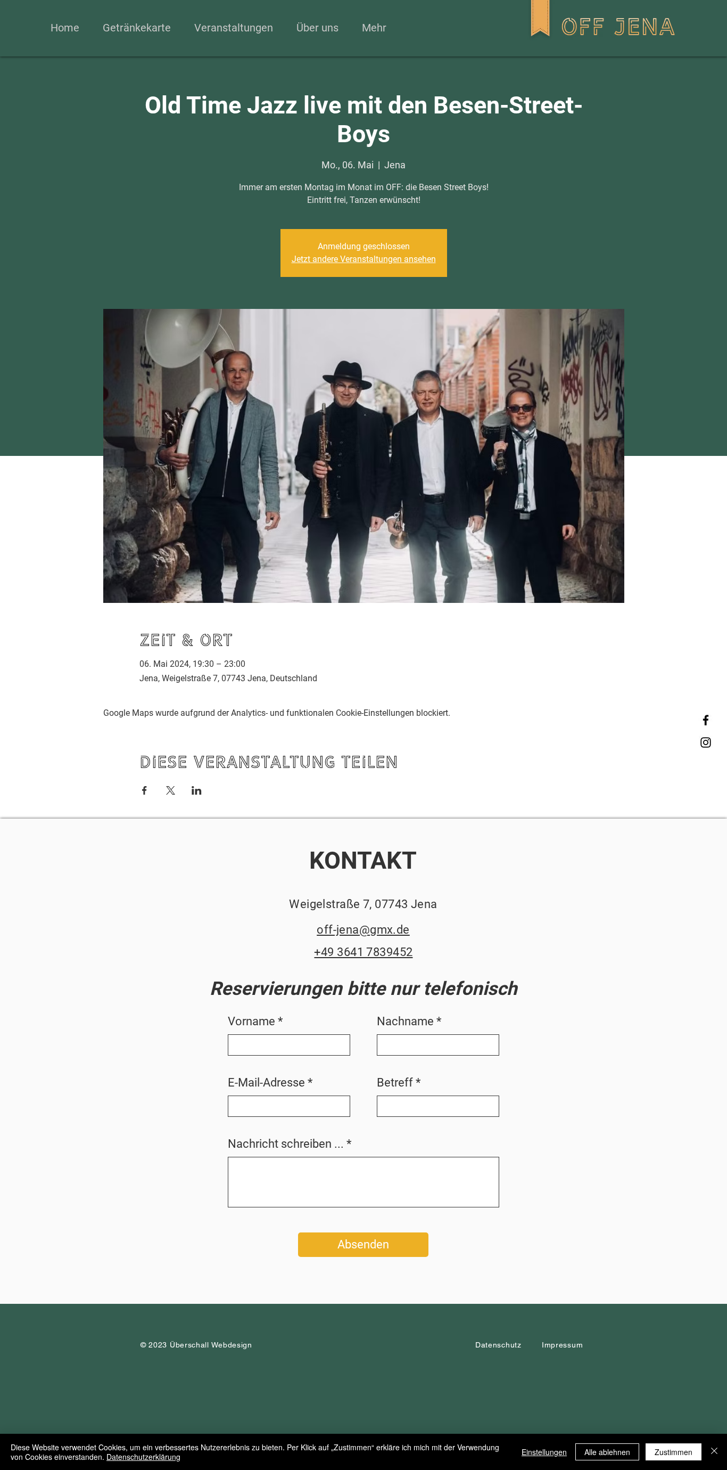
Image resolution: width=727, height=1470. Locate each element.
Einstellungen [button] (544, 1452)
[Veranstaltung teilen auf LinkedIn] (197, 790)
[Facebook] (706, 720)
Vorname (251, 1021)
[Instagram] (706, 742)
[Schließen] (714, 1451)
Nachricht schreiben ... (286, 1144)
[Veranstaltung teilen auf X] (171, 790)
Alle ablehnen (607, 1452)
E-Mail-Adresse (266, 1083)
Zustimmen (673, 1452)
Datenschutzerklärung (143, 1456)
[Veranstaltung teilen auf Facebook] (144, 790)
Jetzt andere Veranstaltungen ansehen (364, 259)
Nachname (405, 1021)
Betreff (395, 1083)
